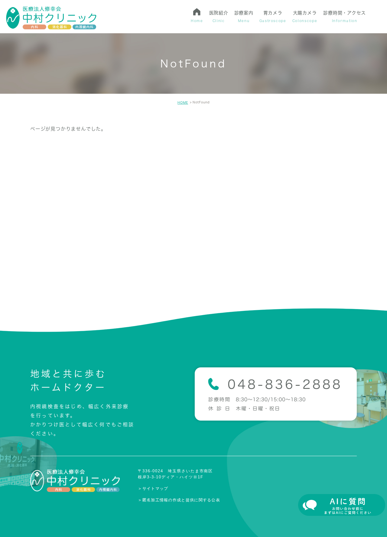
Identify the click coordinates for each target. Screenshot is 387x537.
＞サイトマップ (153, 488)
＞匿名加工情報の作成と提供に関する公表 (179, 499)
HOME (182, 102)
